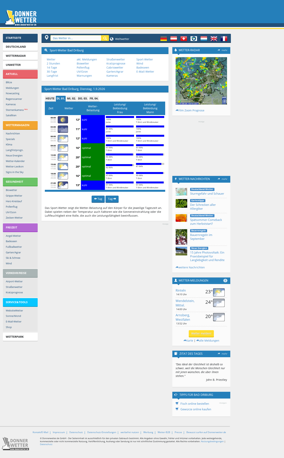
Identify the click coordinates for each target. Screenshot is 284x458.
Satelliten (11, 115)
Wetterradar (16, 56)
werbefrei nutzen (130, 432)
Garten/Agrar (13, 252)
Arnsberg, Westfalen (183, 317)
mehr (224, 50)
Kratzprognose (14, 292)
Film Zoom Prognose (191, 110)
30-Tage (52, 71)
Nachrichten (13, 133)
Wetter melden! (201, 333)
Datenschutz (76, 432)
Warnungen (84, 75)
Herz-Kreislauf (14, 201)
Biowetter (11, 190)
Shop (9, 327)
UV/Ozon (11, 212)
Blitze (9, 82)
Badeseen (11, 241)
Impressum (59, 432)
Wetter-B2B (164, 432)
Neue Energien (14, 155)
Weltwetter (121, 39)
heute (50, 98)
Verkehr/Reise (16, 273)
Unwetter (13, 65)
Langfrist (52, 75)
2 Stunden (53, 63)
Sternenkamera (17, 110)
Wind (9, 263)
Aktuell (12, 74)
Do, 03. (83, 98)
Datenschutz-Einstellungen (101, 432)
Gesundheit (14, 181)
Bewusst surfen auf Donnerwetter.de (206, 432)
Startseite (13, 38)
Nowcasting (12, 93)
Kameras (11, 104)
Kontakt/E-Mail (40, 432)
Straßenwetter (14, 287)
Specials (10, 139)
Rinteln (181, 290)
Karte (189, 340)
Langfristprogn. (14, 150)
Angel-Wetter (13, 235)
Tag (99, 199)
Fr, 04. (94, 98)
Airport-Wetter (14, 281)
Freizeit (11, 227)
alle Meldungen (209, 340)
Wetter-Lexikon (15, 166)
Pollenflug (11, 206)
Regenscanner (14, 99)
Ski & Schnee (13, 258)
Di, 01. (61, 98)
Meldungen (12, 88)
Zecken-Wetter (14, 217)
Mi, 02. (71, 98)
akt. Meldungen (87, 59)
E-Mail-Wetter (13, 321)
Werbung (148, 432)
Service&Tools (17, 302)
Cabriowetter (114, 67)
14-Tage (52, 67)
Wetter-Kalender (15, 161)
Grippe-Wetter (14, 195)
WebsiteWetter (14, 310)
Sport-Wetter (144, 59)
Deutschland (16, 46)
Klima (9, 144)
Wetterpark (15, 336)
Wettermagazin (17, 125)
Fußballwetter (14, 247)
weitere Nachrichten (191, 267)
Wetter (51, 59)
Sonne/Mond (13, 316)
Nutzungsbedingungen (212, 441)
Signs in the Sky (15, 172)
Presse (178, 432)
